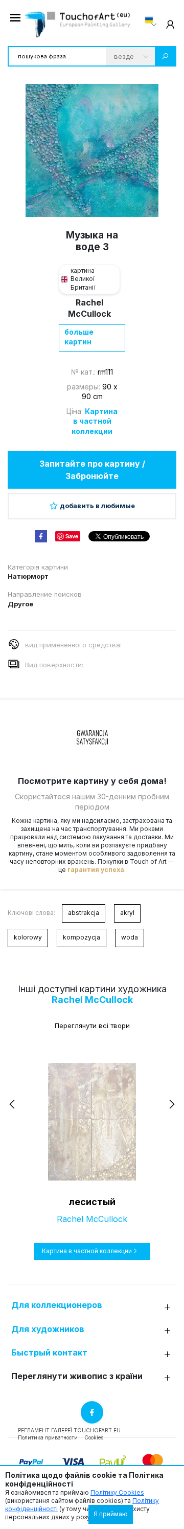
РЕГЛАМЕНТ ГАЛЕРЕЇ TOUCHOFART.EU (69, 1430)
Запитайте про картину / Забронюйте (92, 469)
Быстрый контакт (49, 1353)
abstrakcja (83, 912)
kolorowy (28, 937)
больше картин (79, 336)
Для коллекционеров (56, 1305)
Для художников (47, 1329)
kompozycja (81, 937)
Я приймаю (111, 1514)
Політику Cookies (117, 1492)
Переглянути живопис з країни (77, 1376)
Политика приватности (48, 1437)
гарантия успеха (95, 869)
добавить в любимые (97, 505)
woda (129, 937)
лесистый (92, 1201)
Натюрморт (28, 576)
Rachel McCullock (92, 999)
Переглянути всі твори (92, 1025)
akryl (127, 912)
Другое (20, 604)
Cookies (93, 1437)
